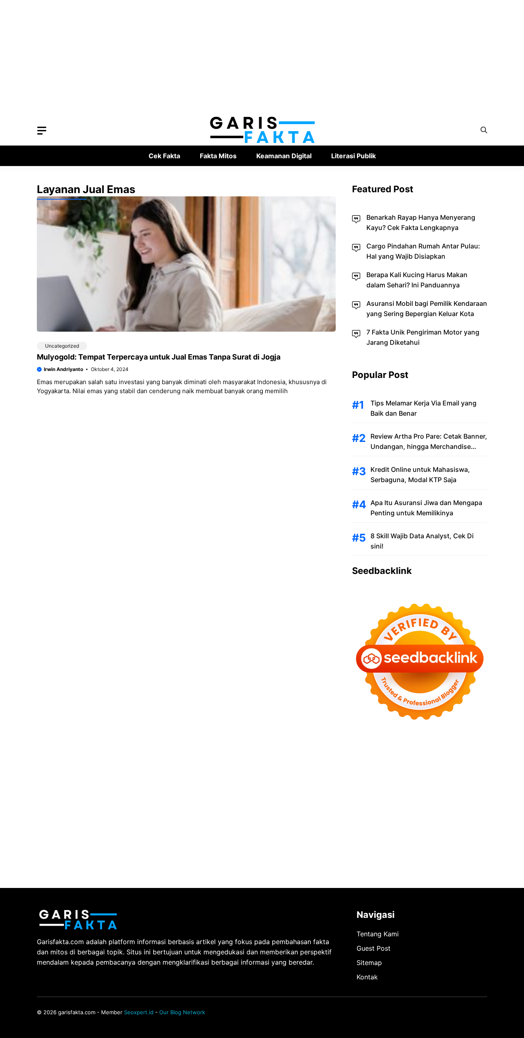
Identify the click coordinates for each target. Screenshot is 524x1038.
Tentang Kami (378, 934)
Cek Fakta (164, 156)
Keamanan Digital (284, 156)
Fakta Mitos (218, 156)
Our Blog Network (182, 1012)
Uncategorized (62, 346)
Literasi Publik (353, 156)
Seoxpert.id (139, 1012)
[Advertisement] (245, 57)
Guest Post (374, 948)
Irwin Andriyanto (63, 369)
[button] (484, 130)
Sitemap (369, 962)
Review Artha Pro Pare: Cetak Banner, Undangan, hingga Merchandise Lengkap (428, 446)
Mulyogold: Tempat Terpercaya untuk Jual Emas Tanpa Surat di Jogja (158, 357)
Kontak (367, 977)
